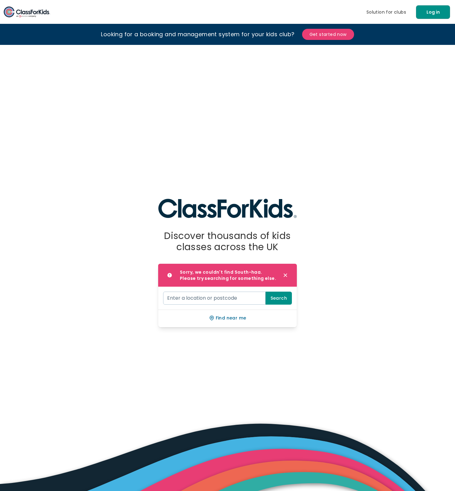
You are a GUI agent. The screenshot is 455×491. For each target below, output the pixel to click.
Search (279, 298)
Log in (433, 12)
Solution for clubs (386, 12)
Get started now (328, 34)
